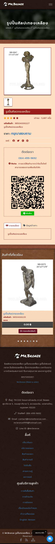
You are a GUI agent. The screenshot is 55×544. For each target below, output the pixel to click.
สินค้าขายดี (27, 459)
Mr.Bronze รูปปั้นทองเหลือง (17, 533)
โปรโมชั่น (27, 465)
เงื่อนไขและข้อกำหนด (27, 508)
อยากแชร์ (27, 477)
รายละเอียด (13, 225)
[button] (18, 341)
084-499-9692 (27, 158)
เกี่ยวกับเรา (27, 442)
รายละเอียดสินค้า (29, 331)
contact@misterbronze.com (32, 419)
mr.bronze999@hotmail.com (27, 422)
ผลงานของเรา (27, 376)
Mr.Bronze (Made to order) (27, 382)
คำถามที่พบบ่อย (27, 514)
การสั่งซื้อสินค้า (27, 491)
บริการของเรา (27, 448)
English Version (27, 519)
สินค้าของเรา (27, 454)
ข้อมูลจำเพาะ (31, 225)
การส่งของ (27, 502)
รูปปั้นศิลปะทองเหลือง (22, 28)
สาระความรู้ (27, 471)
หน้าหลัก (9, 28)
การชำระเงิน (27, 496)
